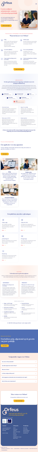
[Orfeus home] (10, 411)
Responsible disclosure (33, 448)
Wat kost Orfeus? (5, 369)
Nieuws (14, 433)
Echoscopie (25, 429)
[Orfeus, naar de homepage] (6, 4)
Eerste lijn (25, 427)
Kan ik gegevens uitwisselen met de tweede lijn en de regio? (14, 377)
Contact (15, 435)
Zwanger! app (26, 431)
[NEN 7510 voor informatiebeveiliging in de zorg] (4, 421)
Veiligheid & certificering (5, 448)
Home (14, 427)
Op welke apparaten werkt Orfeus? (9, 365)
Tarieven (15, 430)
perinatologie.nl (26, 430)
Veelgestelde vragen (17, 436)
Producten (15, 429)
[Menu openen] (36, 4)
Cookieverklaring (17, 448)
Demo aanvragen (6, 25)
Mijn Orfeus (15, 438)
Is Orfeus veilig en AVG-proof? (8, 373)
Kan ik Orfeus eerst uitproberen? (9, 381)
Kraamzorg (25, 433)
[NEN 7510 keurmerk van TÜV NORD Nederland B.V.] (9, 421)
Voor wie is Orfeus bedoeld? (7, 361)
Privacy (12, 448)
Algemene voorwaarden (24, 448)
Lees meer (5, 345)
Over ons (15, 434)
